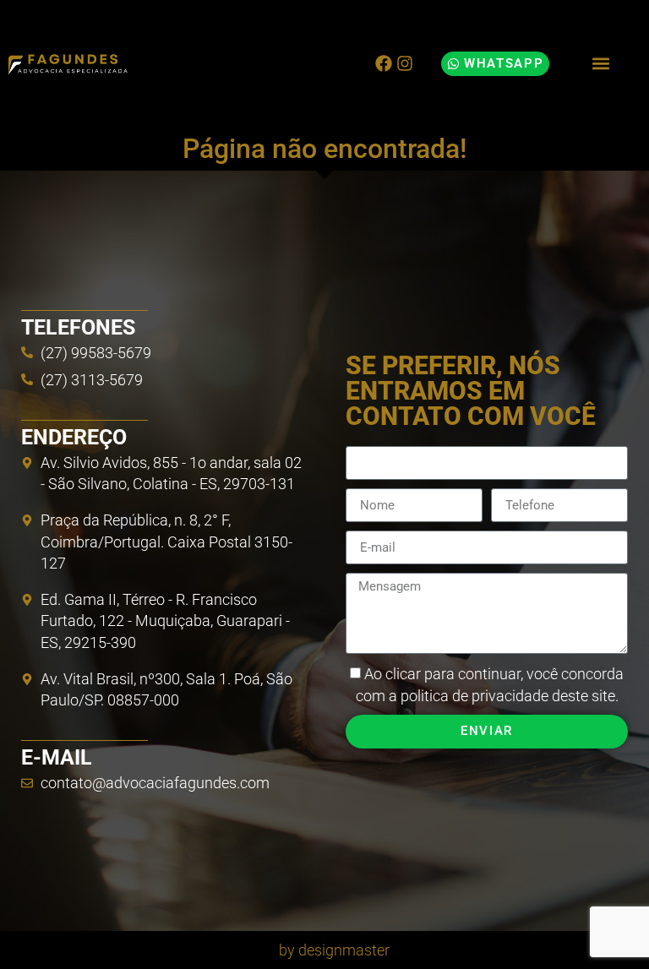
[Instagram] (404, 63)
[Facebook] (383, 63)
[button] (600, 64)
